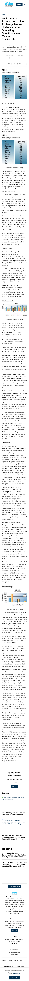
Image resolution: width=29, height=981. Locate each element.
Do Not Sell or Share (18, 960)
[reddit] (17, 64)
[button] (3, 5)
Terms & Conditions (14, 963)
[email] (20, 64)
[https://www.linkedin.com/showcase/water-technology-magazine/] (14, 944)
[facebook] (9, 64)
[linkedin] (12, 64)
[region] (14, 974)
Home (3, 14)
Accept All (14, 977)
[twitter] (14, 64)
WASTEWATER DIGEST (14, 952)
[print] (26, 64)
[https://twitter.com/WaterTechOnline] (16, 944)
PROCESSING (14, 954)
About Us (4, 960)
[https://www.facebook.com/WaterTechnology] (12, 944)
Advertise (9, 960)
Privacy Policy (5, 963)
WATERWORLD (14, 951)
